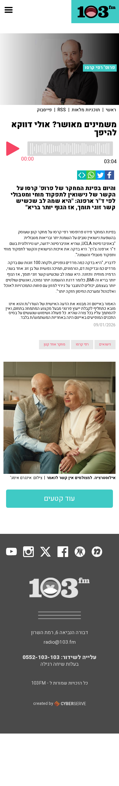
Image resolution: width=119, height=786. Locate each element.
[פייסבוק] (109, 175)
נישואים (105, 344)
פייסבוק (44, 110)
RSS (61, 110)
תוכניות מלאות (86, 110)
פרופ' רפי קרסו (100, 67)
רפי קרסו (82, 344)
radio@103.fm (60, 642)
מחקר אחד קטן (54, 344)
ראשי (111, 110)
